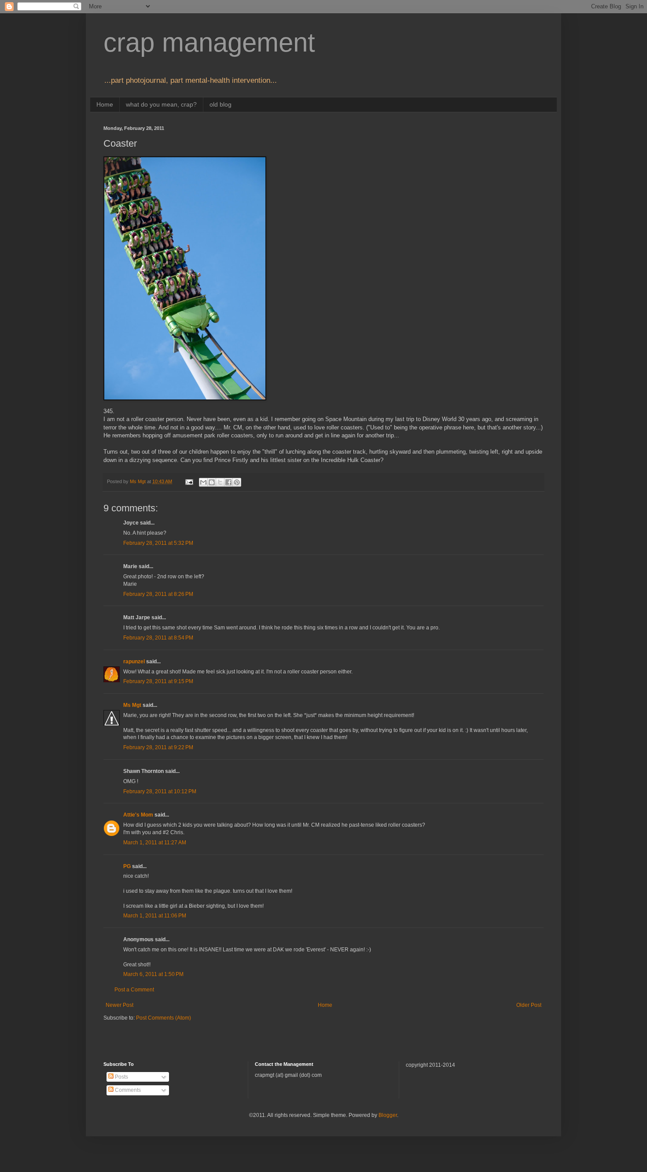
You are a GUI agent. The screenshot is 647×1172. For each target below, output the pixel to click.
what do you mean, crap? (161, 104)
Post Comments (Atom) (163, 1018)
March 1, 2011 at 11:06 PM (154, 916)
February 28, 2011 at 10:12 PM (159, 791)
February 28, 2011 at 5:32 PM (158, 543)
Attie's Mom (138, 815)
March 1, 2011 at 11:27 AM (154, 842)
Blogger (388, 1115)
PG (127, 866)
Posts (121, 1077)
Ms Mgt (132, 705)
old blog (221, 104)
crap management (209, 42)
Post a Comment (134, 990)
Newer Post (119, 1005)
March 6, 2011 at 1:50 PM (153, 974)
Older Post (528, 1005)
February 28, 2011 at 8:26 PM (158, 594)
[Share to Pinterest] (236, 482)
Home (104, 104)
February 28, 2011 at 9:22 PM (158, 747)
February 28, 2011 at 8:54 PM (158, 638)
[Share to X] (220, 482)
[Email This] (203, 482)
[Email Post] (189, 481)
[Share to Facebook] (228, 482)
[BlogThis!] (211, 482)
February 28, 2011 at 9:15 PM (158, 681)
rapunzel (134, 661)
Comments (127, 1090)
